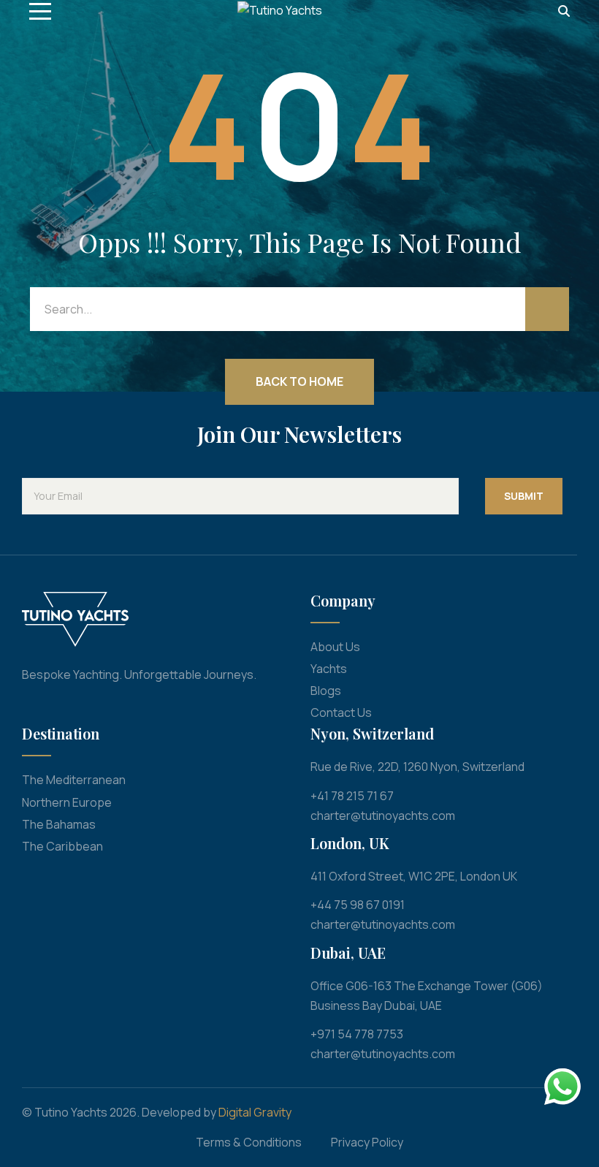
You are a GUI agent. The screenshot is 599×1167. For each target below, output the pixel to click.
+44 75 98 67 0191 (357, 905)
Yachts (328, 669)
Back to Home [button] (299, 381)
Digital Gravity (254, 1112)
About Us (335, 647)
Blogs (325, 691)
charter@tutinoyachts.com (382, 815)
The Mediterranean (74, 780)
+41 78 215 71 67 (352, 796)
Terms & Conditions (249, 1142)
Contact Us (341, 712)
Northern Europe (67, 802)
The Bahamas (59, 824)
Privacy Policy (367, 1142)
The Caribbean (62, 846)
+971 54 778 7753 (356, 1034)
